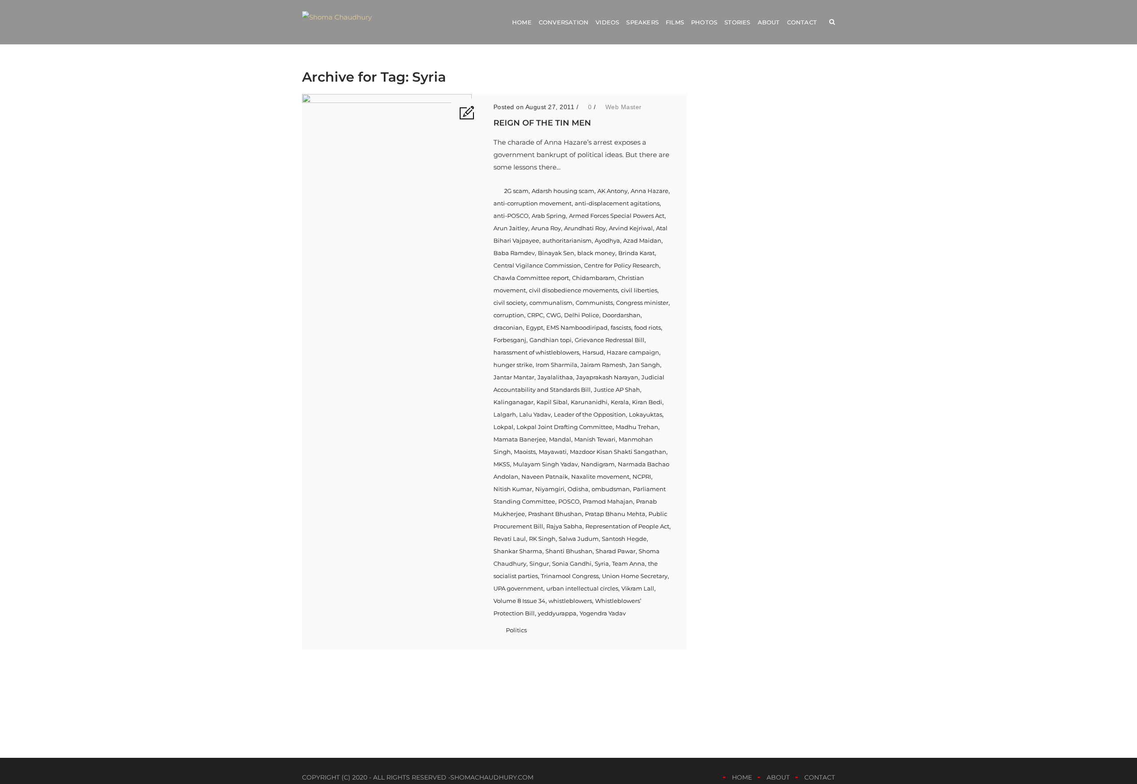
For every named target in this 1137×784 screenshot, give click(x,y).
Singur (539, 563)
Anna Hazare (649, 190)
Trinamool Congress (570, 575)
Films (675, 22)
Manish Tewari (595, 439)
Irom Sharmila (556, 364)
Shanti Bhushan (568, 551)
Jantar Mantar (513, 377)
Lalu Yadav (535, 414)
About (769, 22)
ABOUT (778, 777)
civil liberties (639, 290)
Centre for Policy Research (621, 265)
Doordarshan (621, 315)
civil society (509, 302)
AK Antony (612, 190)
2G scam (516, 190)
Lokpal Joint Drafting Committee (564, 426)
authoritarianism (567, 240)
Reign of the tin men (542, 123)
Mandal (560, 439)
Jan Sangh (644, 364)
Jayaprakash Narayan (607, 377)
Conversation (563, 22)
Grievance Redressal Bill (609, 339)
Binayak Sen (556, 252)
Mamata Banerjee (519, 439)
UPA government (518, 588)
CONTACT (819, 777)
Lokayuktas (645, 414)
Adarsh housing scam (563, 190)
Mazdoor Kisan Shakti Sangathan (618, 451)
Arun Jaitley (510, 228)
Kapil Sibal (552, 402)
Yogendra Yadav (603, 613)
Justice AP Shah (617, 389)
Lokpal (503, 426)
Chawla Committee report (531, 277)
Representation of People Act (627, 526)
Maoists (525, 451)
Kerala (620, 402)
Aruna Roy (546, 228)
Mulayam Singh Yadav (545, 464)
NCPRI (641, 476)
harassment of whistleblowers (536, 352)
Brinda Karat (636, 252)
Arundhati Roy (585, 228)
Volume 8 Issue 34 (519, 600)
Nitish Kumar (512, 488)
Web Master (623, 106)
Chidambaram (593, 277)
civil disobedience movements (573, 290)
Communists (594, 302)
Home (522, 22)
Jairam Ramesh (603, 364)
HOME (742, 777)
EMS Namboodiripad (577, 327)
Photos (704, 22)
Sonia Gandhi (572, 563)
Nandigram (598, 464)
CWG (553, 315)
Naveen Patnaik (544, 476)
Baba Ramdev (514, 252)
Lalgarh (504, 414)
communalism (550, 302)
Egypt (534, 327)
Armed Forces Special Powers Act (616, 215)
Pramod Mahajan (608, 501)
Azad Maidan (642, 240)
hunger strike (513, 364)
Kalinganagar (513, 402)
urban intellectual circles (582, 588)
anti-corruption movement (532, 203)
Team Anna (628, 563)
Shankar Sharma (517, 551)
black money (596, 252)
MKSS (501, 464)
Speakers (642, 22)
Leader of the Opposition (590, 414)
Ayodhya (607, 240)
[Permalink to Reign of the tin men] (387, 100)
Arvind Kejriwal (631, 228)
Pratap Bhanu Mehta (615, 513)
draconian (508, 327)
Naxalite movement (600, 476)
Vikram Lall (637, 588)
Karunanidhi (589, 402)
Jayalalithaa (555, 377)
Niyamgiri (550, 488)
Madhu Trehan (637, 426)
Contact (802, 22)
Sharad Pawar (616, 551)
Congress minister (642, 302)
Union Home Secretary (635, 575)
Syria (602, 563)
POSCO (569, 501)
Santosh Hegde (624, 538)
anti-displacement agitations (617, 203)
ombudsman (611, 488)
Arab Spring (549, 215)
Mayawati (553, 451)
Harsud (593, 352)
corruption (508, 315)
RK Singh (542, 538)
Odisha (578, 488)
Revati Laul (509, 538)
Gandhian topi (550, 339)
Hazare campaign (633, 352)
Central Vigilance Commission (537, 265)
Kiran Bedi (647, 402)
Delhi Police (581, 315)
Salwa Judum (579, 538)
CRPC (535, 315)
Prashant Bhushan (555, 513)
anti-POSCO (511, 215)
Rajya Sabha (564, 526)
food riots (647, 327)
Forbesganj (509, 339)
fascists (621, 327)
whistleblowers (570, 600)
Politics (516, 630)
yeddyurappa (557, 613)
